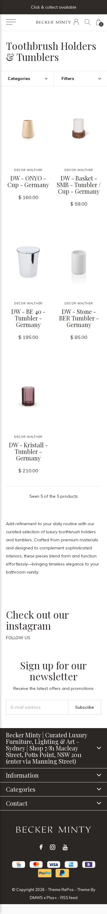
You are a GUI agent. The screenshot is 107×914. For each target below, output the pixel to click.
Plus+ (52, 897)
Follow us (18, 637)
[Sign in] (76, 22)
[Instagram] (52, 847)
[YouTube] (65, 847)
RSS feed (69, 897)
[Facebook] (41, 847)
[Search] (87, 22)
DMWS (36, 897)
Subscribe (84, 707)
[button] (11, 22)
